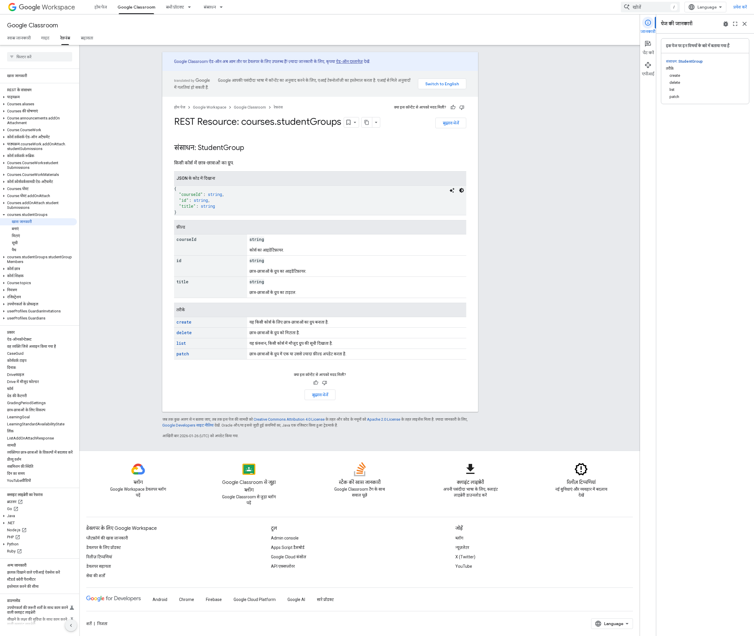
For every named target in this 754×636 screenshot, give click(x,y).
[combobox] (650, 7)
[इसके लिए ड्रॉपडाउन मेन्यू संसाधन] (223, 7)
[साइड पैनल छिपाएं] (71, 625)
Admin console (285, 538)
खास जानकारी (19, 38)
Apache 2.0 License (383, 419)
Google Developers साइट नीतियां (188, 425)
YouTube (463, 566)
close (744, 23)
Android (160, 599)
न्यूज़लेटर (462, 547)
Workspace (58, 7)
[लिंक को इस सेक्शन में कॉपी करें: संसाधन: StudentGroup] (250, 148)
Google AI (296, 599)
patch (182, 354)
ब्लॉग (459, 538)
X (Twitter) (465, 557)
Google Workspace (209, 107)
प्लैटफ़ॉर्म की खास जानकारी (107, 538)
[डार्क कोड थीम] (461, 190)
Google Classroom (136, 7)
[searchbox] (39, 56)
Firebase (214, 599)
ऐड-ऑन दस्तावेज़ (349, 61)
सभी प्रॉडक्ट (175, 7)
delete (184, 332)
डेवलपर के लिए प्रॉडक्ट (103, 547)
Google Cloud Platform (255, 599)
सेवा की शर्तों (95, 575)
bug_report (725, 23)
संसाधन (210, 7)
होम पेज (101, 7)
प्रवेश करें (740, 7)
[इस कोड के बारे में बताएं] (452, 190)
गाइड (45, 38)
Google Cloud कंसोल (288, 557)
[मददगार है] (453, 107)
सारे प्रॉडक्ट (325, 599)
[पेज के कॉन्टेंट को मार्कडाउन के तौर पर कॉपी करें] (367, 122)
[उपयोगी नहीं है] (461, 107)
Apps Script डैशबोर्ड (288, 547)
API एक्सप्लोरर (283, 566)
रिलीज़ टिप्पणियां (99, 557)
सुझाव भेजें (451, 123)
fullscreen (735, 23)
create (183, 322)
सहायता (87, 38)
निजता (102, 623)
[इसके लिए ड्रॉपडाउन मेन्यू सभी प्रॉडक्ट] (191, 7)
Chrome (186, 599)
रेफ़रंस (65, 38)
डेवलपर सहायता (98, 566)
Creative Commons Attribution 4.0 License (289, 419)
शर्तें (89, 623)
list (181, 343)
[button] (38, 97)
